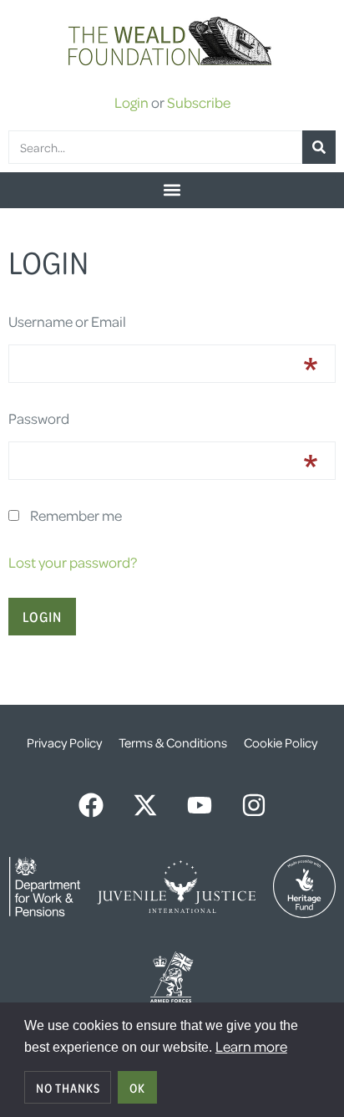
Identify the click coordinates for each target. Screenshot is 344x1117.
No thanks (68, 1087)
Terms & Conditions (173, 742)
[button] (172, 190)
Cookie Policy (280, 742)
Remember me (76, 515)
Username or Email (67, 321)
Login (131, 102)
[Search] (319, 147)
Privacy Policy (64, 742)
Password (38, 418)
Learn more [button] (251, 1046)
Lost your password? (72, 562)
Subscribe (198, 102)
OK (137, 1087)
